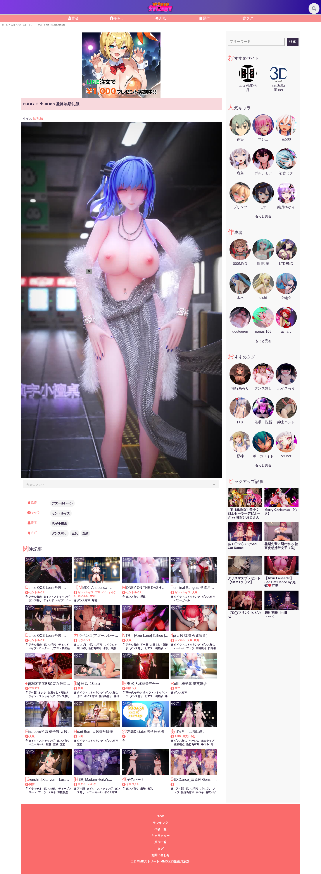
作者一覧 (160, 829)
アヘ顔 (144, 644)
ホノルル (83, 596)
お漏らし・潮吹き (58, 692)
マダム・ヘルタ (87, 784)
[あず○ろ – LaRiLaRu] (174, 736)
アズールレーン (62, 503)
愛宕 (92, 596)
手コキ (205, 744)
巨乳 (75, 533)
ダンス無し (136, 648)
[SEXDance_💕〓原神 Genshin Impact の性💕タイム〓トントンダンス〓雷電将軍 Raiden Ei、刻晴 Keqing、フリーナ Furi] (194, 784)
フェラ (190, 648)
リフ (177, 688)
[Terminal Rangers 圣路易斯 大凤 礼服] (174, 592)
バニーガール (182, 600)
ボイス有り (90, 696)
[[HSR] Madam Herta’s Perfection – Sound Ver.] (77, 784)
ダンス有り (59, 533)
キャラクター (160, 835)
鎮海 (196, 640)
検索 (292, 41)
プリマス (34, 688)
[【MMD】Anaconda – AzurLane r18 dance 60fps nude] (77, 592)
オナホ (42, 692)
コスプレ (82, 644)
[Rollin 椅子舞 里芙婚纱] (174, 688)
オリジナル (132, 784)
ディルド (48, 600)
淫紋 (85, 533)
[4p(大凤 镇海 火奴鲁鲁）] (174, 640)
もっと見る (263, 216)
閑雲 (32, 784)
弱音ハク (131, 688)
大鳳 (194, 592)
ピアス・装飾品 (60, 648)
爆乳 (94, 600)
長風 (80, 688)
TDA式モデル (134, 692)
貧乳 (150, 788)
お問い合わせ (160, 855)
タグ (160, 848)
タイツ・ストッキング (56, 596)
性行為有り (95, 648)
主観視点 (201, 648)
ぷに (79, 696)
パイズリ (205, 788)
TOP (160, 816)
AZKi (178, 736)
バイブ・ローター (39, 648)
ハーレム (179, 648)
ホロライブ (207, 740)
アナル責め (35, 596)
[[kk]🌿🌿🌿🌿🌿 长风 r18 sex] (77, 688)
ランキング (160, 823)
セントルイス (61, 513)
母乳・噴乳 (109, 648)
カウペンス (84, 640)
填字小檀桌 (59, 523)
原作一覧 (160, 842)
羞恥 (62, 744)
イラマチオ (35, 788)
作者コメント (35, 484)
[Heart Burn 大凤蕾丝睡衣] (77, 736)
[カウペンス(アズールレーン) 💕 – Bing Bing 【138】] (77, 640)
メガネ (52, 792)
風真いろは (189, 736)
